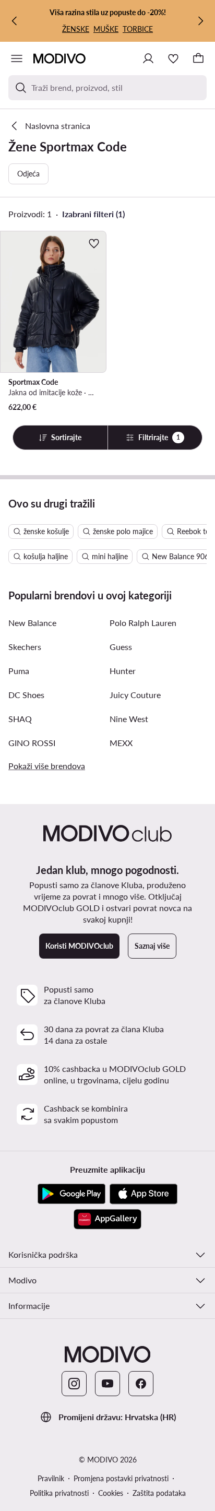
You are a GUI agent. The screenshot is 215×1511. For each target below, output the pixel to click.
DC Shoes (26, 695)
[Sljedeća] (200, 20)
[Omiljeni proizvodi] (173, 58)
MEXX (121, 743)
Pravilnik (51, 1478)
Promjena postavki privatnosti (121, 1478)
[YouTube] (107, 1383)
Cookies (110, 1493)
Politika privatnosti (59, 1493)
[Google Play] (71, 1194)
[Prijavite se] (148, 58)
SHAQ (20, 719)
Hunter (123, 671)
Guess (121, 647)
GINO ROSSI (31, 743)
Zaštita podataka (159, 1493)
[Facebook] (140, 1383)
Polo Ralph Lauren (143, 623)
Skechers (24, 647)
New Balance (32, 623)
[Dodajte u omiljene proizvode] (93, 243)
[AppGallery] (107, 1219)
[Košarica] (198, 58)
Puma (18, 671)
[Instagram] (74, 1383)
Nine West (129, 719)
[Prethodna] (14, 20)
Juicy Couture (135, 695)
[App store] (143, 1194)
